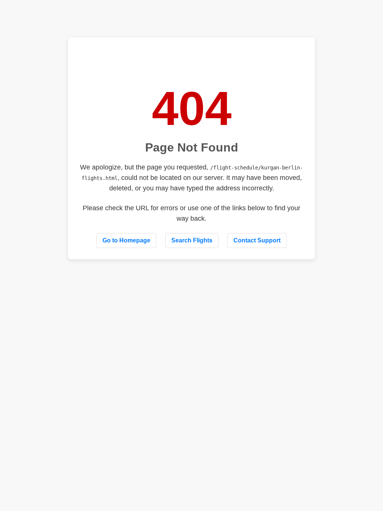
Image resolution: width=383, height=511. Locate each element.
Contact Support (257, 240)
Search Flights (191, 240)
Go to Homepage (126, 240)
